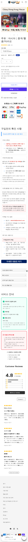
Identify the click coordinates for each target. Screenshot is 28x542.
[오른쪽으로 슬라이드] (17, 35)
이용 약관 (5, 490)
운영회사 (5, 511)
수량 (2, 58)
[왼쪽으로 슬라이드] (10, 35)
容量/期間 (3, 48)
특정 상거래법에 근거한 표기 (10, 501)
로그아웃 (5, 518)
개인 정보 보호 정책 (8, 497)
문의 (4, 508)
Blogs (4, 515)
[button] (22, 2)
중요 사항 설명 (7, 487)
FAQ (4, 504)
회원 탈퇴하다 (6, 522)
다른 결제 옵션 (14, 93)
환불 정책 (5, 494)
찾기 (4, 483)
